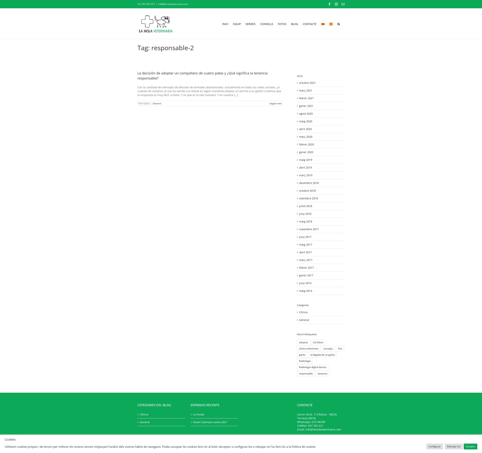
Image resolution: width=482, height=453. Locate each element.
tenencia (322, 373)
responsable (306, 373)
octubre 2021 (307, 83)
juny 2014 (305, 283)
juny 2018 (305, 214)
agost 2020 (306, 113)
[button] (338, 23)
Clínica (303, 312)
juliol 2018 (305, 206)
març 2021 (305, 90)
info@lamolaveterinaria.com (173, 4)
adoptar (303, 342)
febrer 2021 (306, 98)
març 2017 (305, 260)
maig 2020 (305, 121)
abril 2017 (305, 252)
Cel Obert (318, 342)
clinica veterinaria (308, 348)
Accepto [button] (470, 446)
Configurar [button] (435, 446)
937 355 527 (315, 425)
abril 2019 (305, 167)
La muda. (199, 414)
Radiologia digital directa (312, 367)
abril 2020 (305, 129)
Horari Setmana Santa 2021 (210, 422)
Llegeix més (275, 103)
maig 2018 (305, 221)
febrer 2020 (306, 144)
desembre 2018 (309, 183)
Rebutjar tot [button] (454, 446)
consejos (328, 348)
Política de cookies (304, 446)
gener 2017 (306, 275)
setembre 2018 (308, 198)
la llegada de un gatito (322, 354)
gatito (302, 354)
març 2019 (305, 175)
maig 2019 (305, 160)
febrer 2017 (306, 267)
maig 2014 (305, 291)
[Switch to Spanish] (331, 23)
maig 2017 (305, 244)
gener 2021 (306, 106)
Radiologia (305, 361)
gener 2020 (306, 152)
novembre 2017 (309, 229)
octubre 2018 (307, 190)
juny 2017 (305, 237)
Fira (340, 348)
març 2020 (305, 136)
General (157, 103)
